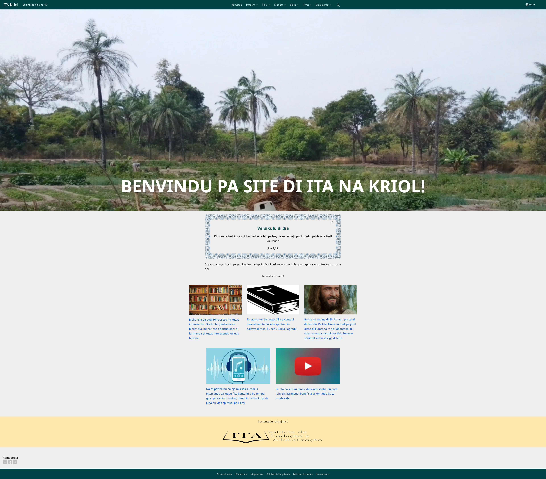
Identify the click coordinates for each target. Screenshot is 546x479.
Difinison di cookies (303, 474)
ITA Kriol (10, 4)
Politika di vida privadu (278, 474)
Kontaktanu (241, 474)
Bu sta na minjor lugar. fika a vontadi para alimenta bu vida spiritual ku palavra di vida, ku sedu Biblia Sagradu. (272, 324)
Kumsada (237, 4)
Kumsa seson (322, 474)
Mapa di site (257, 474)
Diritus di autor (224, 474)
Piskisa (338, 5)
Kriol (531, 4)
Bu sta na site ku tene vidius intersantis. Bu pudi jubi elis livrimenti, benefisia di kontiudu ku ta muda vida (306, 393)
